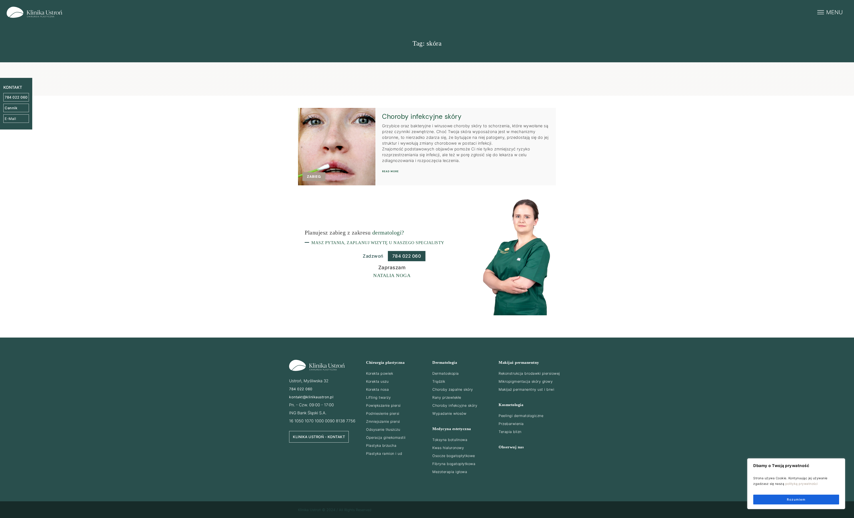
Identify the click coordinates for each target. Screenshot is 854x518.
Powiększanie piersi (383, 405)
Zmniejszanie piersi (383, 421)
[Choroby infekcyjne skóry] (336, 146)
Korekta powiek (379, 373)
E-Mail (10, 118)
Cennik (11, 108)
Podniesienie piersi (382, 413)
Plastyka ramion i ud (384, 453)
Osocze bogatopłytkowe (453, 455)
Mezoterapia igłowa (449, 471)
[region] (796, 483)
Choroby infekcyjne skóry (421, 116)
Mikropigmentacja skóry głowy (526, 381)
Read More (390, 171)
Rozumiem (796, 499)
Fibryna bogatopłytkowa (453, 463)
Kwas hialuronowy (448, 447)
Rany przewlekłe (446, 397)
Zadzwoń (373, 256)
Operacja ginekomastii (386, 437)
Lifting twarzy (378, 397)
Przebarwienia (511, 423)
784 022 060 (16, 97)
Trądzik (438, 381)
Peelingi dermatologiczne (521, 415)
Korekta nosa (377, 389)
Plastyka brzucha (381, 445)
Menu (834, 12)
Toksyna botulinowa (449, 439)
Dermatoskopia (445, 373)
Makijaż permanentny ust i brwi (526, 389)
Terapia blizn (510, 431)
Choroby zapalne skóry (452, 389)
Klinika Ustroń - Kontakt (319, 437)
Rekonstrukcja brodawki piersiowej (529, 373)
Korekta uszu (377, 381)
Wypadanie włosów (449, 413)
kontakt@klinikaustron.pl (311, 397)
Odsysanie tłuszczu (383, 429)
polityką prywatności (801, 484)
